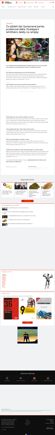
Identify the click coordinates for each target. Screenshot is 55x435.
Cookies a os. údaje (49, 423)
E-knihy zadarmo (50, 419)
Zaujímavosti (9, 23)
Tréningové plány (22, 6)
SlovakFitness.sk (7, 2)
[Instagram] (49, 2)
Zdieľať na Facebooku (12, 166)
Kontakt (52, 421)
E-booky (43, 6)
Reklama (52, 420)
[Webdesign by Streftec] (49, 429)
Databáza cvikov (12, 6)
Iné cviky (4, 287)
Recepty (30, 6)
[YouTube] (53, 2)
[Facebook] (51, 2)
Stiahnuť (27, 322)
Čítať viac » (27, 79)
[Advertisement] (27, 101)
